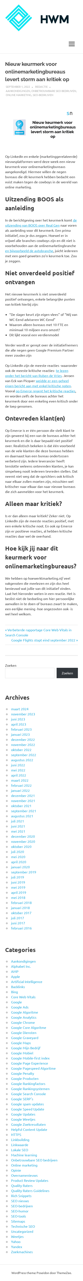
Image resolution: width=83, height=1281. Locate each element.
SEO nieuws (20, 1201)
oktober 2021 (21, 806)
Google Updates (23, 1114)
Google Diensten (23, 1032)
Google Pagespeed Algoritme (33, 1068)
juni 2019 (18, 882)
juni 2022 (18, 765)
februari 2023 (21, 729)
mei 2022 (18, 770)
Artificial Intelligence (26, 981)
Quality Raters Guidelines (30, 1190)
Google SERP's (22, 1099)
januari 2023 (20, 734)
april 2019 (18, 892)
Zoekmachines (22, 1252)
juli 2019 (17, 877)
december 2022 (23, 739)
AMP (15, 971)
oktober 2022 (21, 749)
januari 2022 (20, 790)
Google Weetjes (23, 1119)
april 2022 (18, 775)
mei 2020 (18, 856)
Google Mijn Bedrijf (25, 1048)
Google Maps (21, 1043)
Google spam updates (27, 1104)
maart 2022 (20, 780)
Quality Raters (22, 1185)
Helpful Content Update (29, 1129)
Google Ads (20, 1007)
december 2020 (23, 836)
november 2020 (23, 841)
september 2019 (23, 872)
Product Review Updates (29, 1180)
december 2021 (23, 795)
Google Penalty (22, 1073)
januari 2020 (20, 867)
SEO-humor (20, 1211)
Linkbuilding (20, 1139)
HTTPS (16, 1134)
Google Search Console (28, 1094)
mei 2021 (18, 831)
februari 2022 (21, 785)
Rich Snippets (21, 1195)
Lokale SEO (19, 1150)
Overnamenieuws (24, 1175)
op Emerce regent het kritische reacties (45, 391)
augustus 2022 (22, 760)
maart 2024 (20, 709)
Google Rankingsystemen (30, 1088)
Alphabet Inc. (21, 966)
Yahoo (15, 1241)
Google (16, 1002)
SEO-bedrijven (43, 95)
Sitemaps (18, 1221)
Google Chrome (23, 1022)
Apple (15, 976)
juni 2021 (18, 826)
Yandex (16, 1246)
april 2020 (18, 862)
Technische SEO (23, 1226)
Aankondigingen (18, 91)
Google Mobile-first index (30, 1058)
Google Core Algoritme (28, 1027)
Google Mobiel (22, 1053)
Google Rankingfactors (28, 1083)
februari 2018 (21, 902)
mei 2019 (18, 887)
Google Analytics (23, 1017)
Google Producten (25, 1078)
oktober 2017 (21, 913)
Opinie (16, 1170)
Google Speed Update (27, 1109)
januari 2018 (20, 907)
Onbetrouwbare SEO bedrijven (53, 91)
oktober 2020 (21, 846)
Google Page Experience (29, 1063)
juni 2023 (18, 719)
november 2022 (23, 744)
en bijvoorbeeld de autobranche (29, 251)
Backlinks (18, 986)
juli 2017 (17, 918)
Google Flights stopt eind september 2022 (43, 640)
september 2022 (23, 755)
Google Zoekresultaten (28, 1124)
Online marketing (18, 95)
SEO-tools (18, 1216)
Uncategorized (22, 1231)
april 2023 (18, 724)
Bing (14, 992)
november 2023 (23, 714)
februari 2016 (21, 928)
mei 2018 (18, 897)
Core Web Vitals (23, 997)
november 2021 (23, 800)
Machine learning (24, 1155)
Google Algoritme (24, 1012)
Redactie (41, 86)
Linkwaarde (19, 1145)
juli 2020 (17, 851)
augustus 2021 (22, 816)
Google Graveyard (24, 1037)
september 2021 (23, 811)
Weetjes (17, 1236)
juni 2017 (18, 923)
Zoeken (10, 665)
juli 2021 (17, 821)
